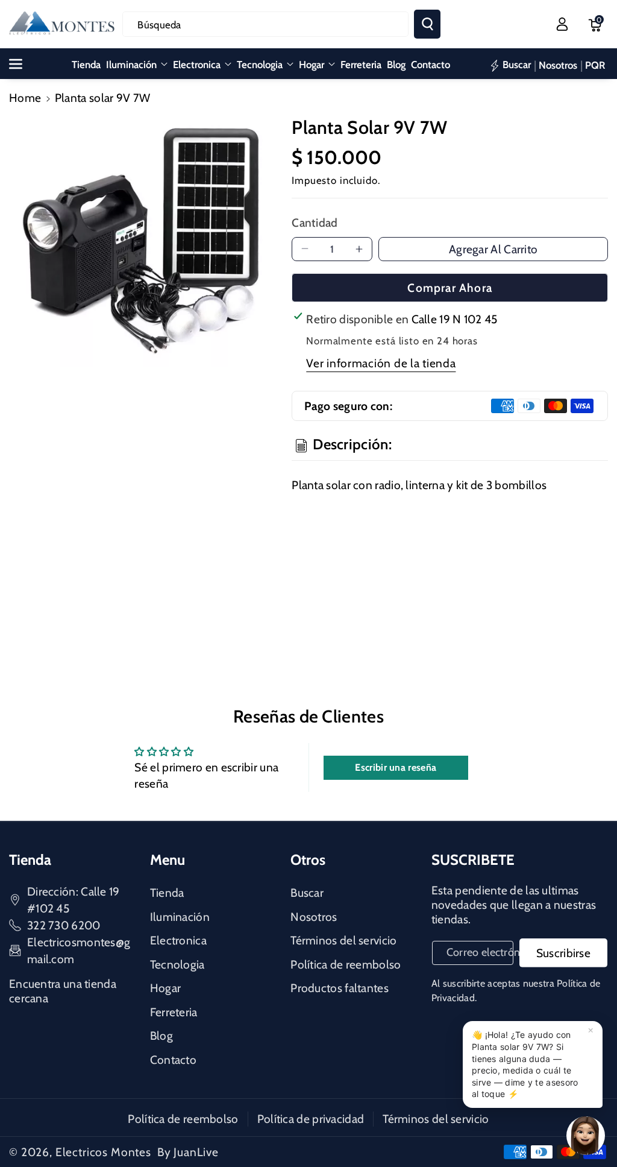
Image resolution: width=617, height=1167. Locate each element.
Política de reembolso (345, 964)
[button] (594, 24)
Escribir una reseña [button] (395, 767)
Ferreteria (174, 1012)
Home (25, 97)
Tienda (167, 892)
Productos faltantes (339, 988)
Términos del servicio (343, 940)
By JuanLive (188, 1152)
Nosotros (313, 916)
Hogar (311, 65)
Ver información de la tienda (381, 363)
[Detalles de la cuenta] (562, 24)
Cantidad (314, 222)
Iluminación (131, 65)
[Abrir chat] (585, 1135)
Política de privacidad (311, 1119)
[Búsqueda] (427, 24)
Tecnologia (260, 65)
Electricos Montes (103, 1152)
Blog (161, 1035)
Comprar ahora (449, 287)
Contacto (173, 1059)
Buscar (307, 892)
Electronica (197, 65)
